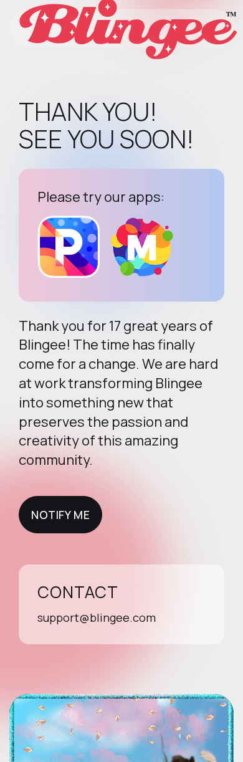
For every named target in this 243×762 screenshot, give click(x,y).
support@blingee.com (96, 617)
